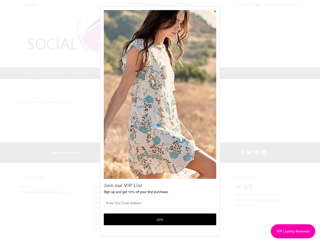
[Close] (215, 11)
